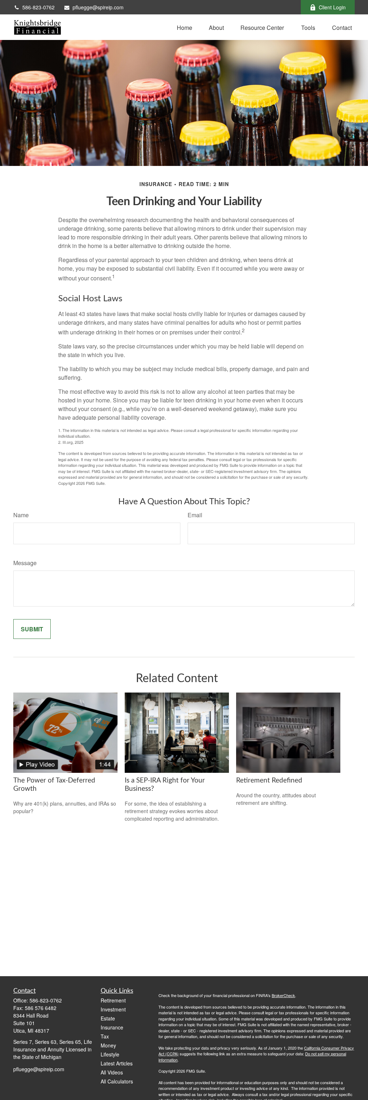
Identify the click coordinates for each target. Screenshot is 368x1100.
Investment (113, 1009)
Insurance (112, 1027)
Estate (108, 1018)
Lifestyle (110, 1054)
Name (21, 515)
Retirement (113, 1000)
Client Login (332, 7)
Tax (105, 1036)
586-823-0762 (38, 7)
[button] (184, 27)
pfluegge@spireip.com (98, 7)
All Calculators (117, 1081)
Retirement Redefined (269, 780)
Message (25, 563)
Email (195, 515)
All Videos (112, 1072)
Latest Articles (117, 1063)
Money (108, 1045)
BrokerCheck (283, 995)
